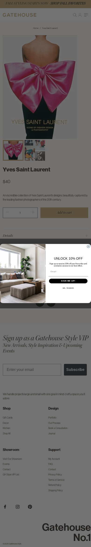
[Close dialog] (88, 246)
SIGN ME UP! (68, 281)
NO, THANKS (68, 288)
